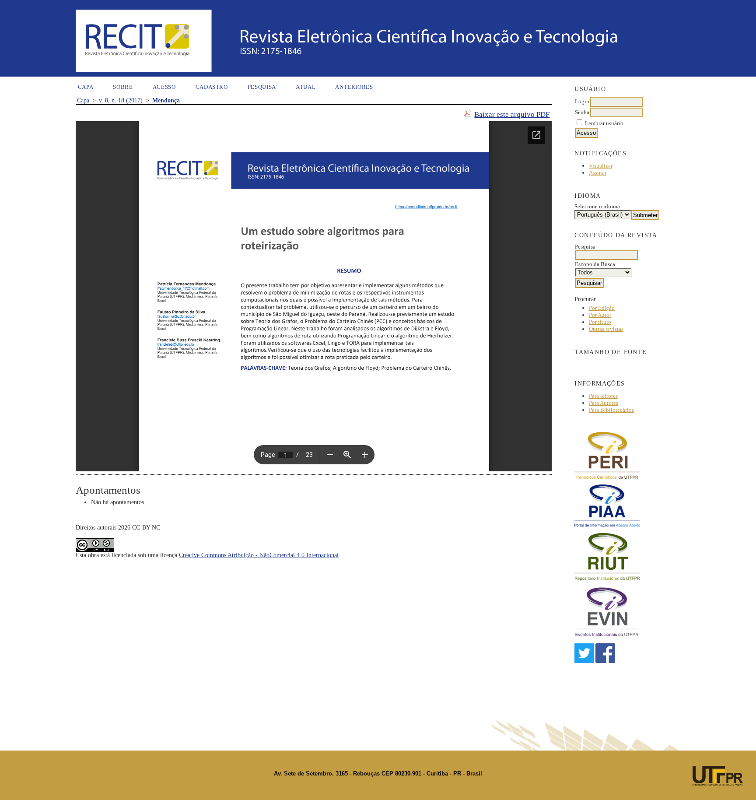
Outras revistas (606, 329)
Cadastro (212, 87)
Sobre (123, 87)
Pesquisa (262, 87)
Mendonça (166, 100)
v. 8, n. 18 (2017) (121, 100)
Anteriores (354, 87)
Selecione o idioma (597, 206)
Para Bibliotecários (611, 410)
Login (582, 101)
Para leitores (603, 396)
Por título (600, 322)
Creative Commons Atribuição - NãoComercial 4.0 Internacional (259, 555)
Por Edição (602, 308)
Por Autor (600, 315)
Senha (582, 112)
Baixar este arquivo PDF (512, 114)
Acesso (164, 87)
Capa (86, 87)
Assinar (597, 172)
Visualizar (600, 165)
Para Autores (603, 403)
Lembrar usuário (604, 123)
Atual (305, 87)
